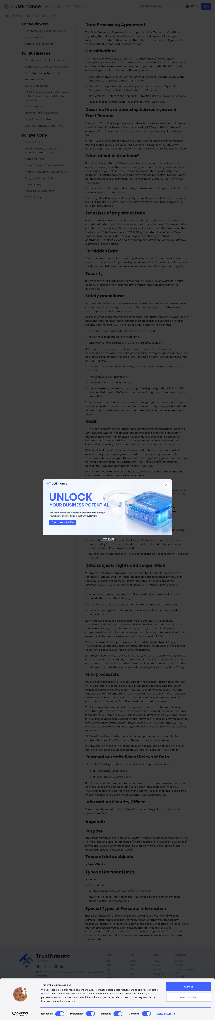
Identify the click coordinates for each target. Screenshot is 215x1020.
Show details (164, 1013)
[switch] (90, 1013)
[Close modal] (166, 485)
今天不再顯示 (107, 539)
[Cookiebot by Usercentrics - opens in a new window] (20, 1014)
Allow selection (188, 997)
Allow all (189, 986)
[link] (107, 507)
